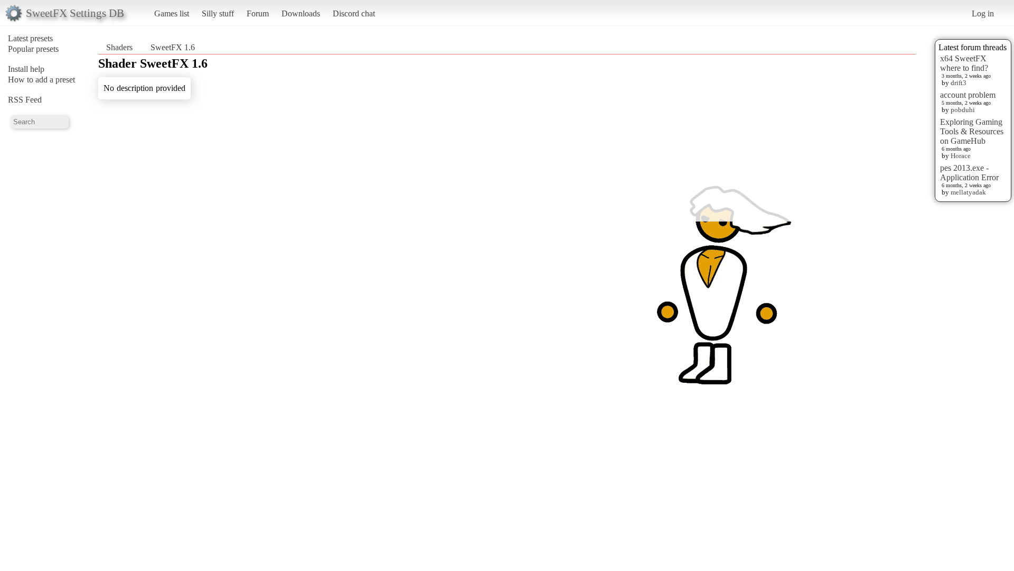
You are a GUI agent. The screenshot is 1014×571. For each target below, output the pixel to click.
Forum (258, 13)
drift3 (958, 83)
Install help (26, 69)
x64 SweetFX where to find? (964, 63)
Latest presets (30, 38)
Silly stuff (218, 13)
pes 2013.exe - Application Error (969, 172)
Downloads (300, 13)
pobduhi (963, 110)
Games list (171, 13)
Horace (961, 156)
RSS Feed (25, 99)
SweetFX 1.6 (173, 47)
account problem (968, 94)
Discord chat (354, 13)
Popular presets (33, 48)
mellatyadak (968, 192)
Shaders (119, 47)
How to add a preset (41, 79)
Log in (983, 13)
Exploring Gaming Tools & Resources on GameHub (971, 131)
